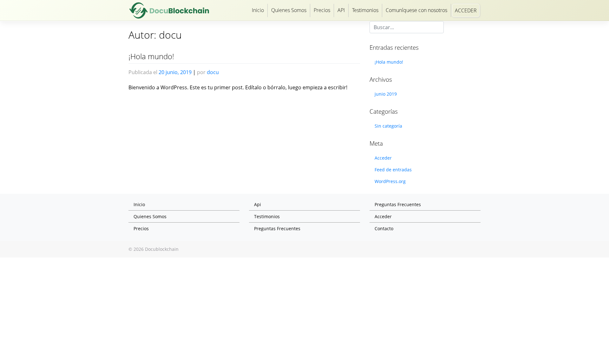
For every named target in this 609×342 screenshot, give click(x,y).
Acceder (383, 158)
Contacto (384, 228)
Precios (322, 10)
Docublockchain (162, 249)
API (341, 10)
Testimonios (365, 10)
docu (213, 72)
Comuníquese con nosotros (416, 10)
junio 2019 (386, 94)
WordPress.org (390, 181)
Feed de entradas (393, 170)
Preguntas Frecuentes (277, 228)
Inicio (258, 10)
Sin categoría (388, 126)
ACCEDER (466, 10)
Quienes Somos (288, 10)
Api (257, 204)
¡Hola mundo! (151, 56)
